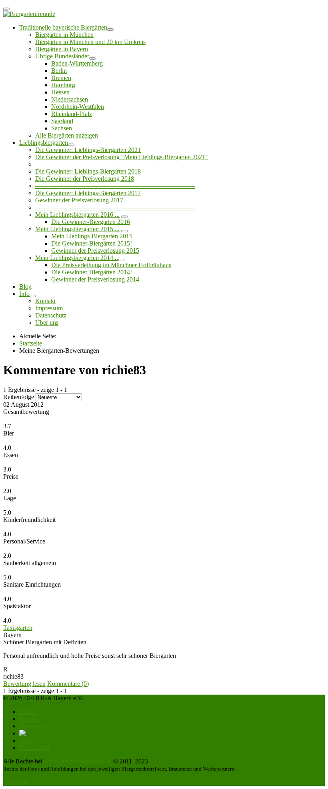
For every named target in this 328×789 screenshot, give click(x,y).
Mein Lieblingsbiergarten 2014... (76, 257)
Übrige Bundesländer (62, 56)
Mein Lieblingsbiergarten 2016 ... (77, 214)
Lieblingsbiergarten (43, 142)
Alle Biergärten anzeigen (66, 135)
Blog (25, 286)
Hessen (60, 92)
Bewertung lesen (24, 683)
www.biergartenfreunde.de (78, 761)
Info (24, 293)
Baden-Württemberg (77, 63)
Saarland (62, 121)
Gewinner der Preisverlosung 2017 (79, 200)
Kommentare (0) (68, 683)
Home (27, 711)
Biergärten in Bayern (61, 49)
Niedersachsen (69, 99)
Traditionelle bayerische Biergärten (63, 27)
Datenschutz (50, 315)
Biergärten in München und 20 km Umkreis (90, 41)
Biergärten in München (64, 34)
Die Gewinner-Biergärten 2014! (91, 272)
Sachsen (61, 128)
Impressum (49, 308)
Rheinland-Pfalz (71, 113)
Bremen (61, 77)
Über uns (46, 322)
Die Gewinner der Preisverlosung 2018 (84, 178)
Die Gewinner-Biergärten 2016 (90, 221)
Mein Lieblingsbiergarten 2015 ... (77, 229)
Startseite (30, 343)
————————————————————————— (115, 164)
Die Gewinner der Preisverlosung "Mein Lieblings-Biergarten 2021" (121, 157)
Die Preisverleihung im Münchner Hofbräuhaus (111, 265)
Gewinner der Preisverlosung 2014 (95, 279)
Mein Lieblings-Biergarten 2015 (91, 236)
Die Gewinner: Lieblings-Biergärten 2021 (88, 149)
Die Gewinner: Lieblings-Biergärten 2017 (88, 193)
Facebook (15, 782)
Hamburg (63, 85)
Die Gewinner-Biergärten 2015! (91, 243)
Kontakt (45, 301)
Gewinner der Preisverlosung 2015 (95, 250)
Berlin (59, 70)
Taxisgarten (17, 627)
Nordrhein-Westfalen (77, 106)
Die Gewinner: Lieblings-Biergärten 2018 (88, 171)
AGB (26, 740)
